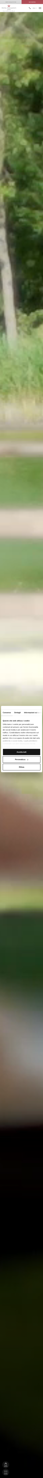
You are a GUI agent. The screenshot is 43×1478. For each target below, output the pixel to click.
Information (10, 2)
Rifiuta (21, 767)
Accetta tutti (21, 752)
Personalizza (20, 759)
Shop (5, 1466)
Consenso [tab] (7, 712)
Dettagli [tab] (17, 712)
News (5, 1474)
